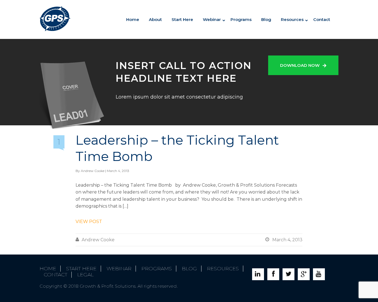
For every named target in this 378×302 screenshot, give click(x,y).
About (155, 19)
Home (132, 19)
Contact (321, 19)
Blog (266, 19)
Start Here (182, 19)
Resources (292, 19)
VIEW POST (89, 221)
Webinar (119, 269)
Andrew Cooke (92, 171)
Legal (85, 275)
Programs (241, 19)
